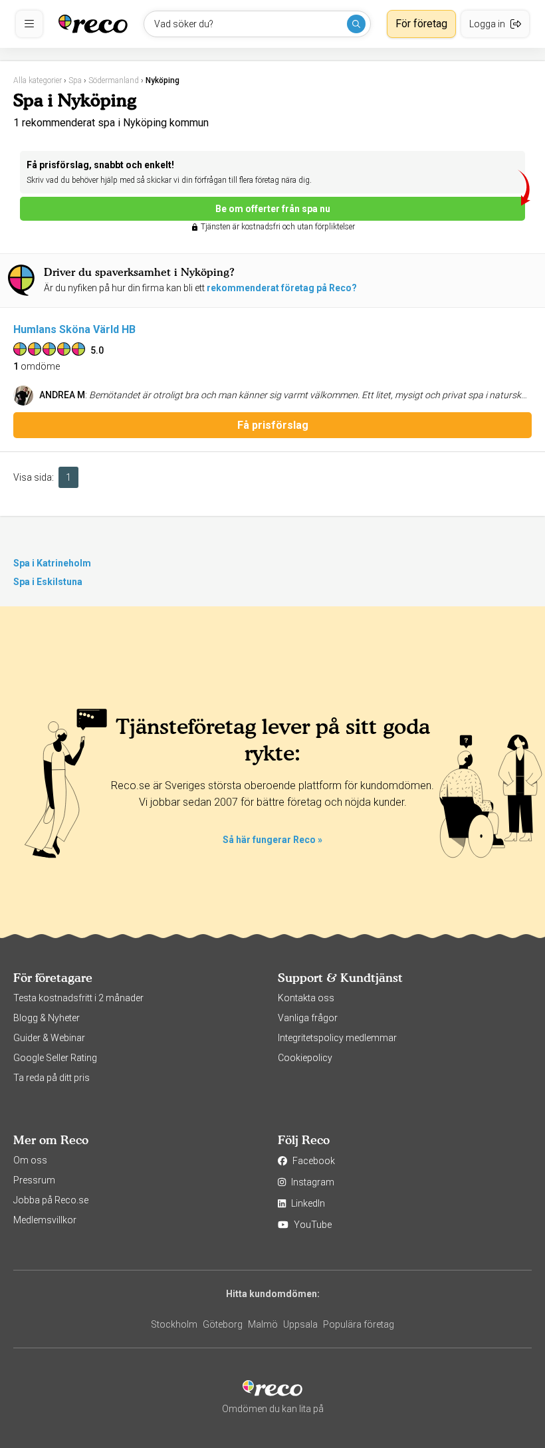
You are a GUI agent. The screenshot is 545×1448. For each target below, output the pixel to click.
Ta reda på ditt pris (51, 1077)
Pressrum (34, 1180)
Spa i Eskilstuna (47, 581)
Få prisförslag (272, 425)
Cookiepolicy (305, 1057)
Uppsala (300, 1324)
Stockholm (174, 1324)
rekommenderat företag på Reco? (282, 288)
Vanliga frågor (308, 1018)
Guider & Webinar (49, 1037)
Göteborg (223, 1324)
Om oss (30, 1160)
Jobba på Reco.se (50, 1200)
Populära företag (358, 1324)
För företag (421, 23)
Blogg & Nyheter (46, 1018)
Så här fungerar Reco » (272, 839)
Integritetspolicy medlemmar (337, 1037)
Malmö (263, 1324)
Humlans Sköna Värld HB (74, 329)
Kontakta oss (306, 998)
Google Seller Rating (55, 1057)
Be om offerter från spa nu (272, 208)
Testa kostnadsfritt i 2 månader (78, 998)
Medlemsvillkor (44, 1220)
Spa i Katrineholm (52, 563)
